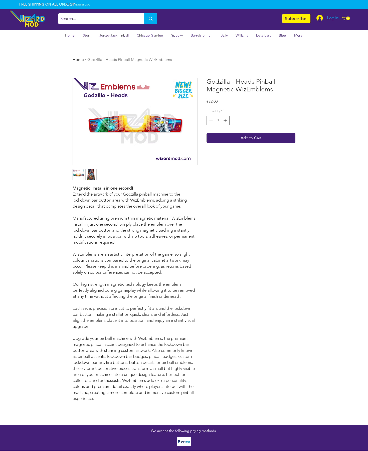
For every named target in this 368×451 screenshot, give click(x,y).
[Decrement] (210, 120)
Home (78, 59)
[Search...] (150, 18)
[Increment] (226, 120)
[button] (346, 18)
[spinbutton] (218, 120)
